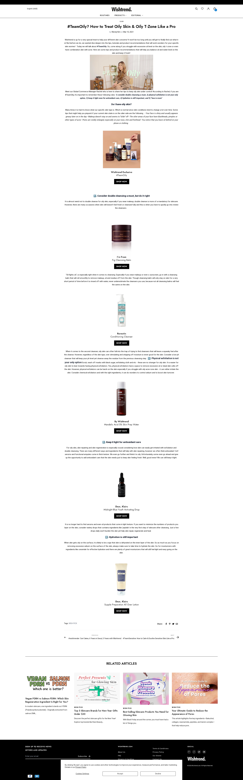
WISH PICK (73, 623)
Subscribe (82, 756)
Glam (122, 21)
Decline (158, 774)
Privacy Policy (80, 767)
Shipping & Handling (126, 759)
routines (104, 15)
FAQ (119, 756)
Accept (120, 774)
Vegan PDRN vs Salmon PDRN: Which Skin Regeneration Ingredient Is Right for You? (47, 700)
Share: (160, 624)
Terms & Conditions (161, 748)
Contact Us (157, 759)
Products (120, 15)
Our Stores (157, 756)
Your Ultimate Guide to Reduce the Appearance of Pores (190, 712)
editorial (136, 15)
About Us (121, 752)
